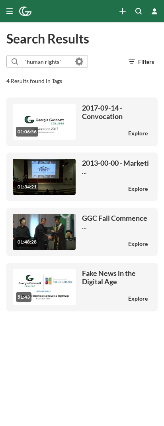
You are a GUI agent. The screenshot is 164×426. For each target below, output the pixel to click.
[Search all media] (138, 11)
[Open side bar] (9, 11)
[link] (122, 11)
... (115, 167)
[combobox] (47, 61)
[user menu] (154, 11)
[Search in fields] (79, 61)
